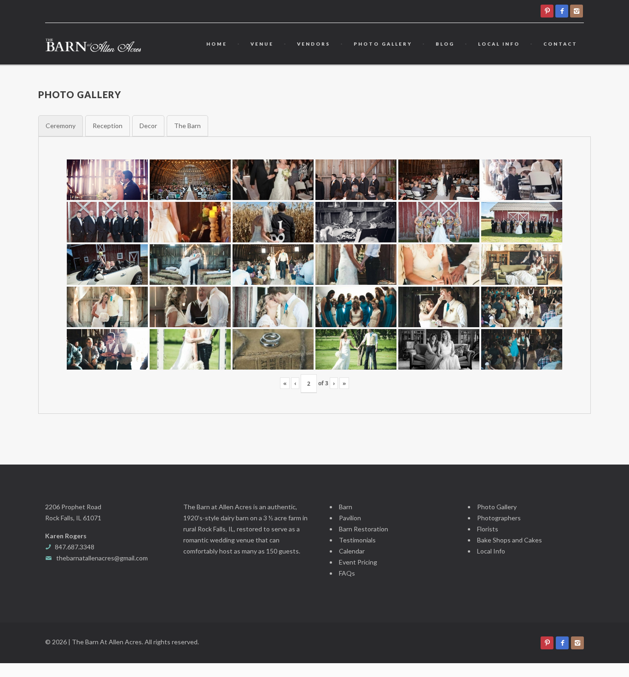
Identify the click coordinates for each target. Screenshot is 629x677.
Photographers (499, 518)
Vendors (313, 44)
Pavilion (350, 518)
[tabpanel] (314, 275)
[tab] (60, 125)
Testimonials (357, 540)
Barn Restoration (363, 529)
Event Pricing (358, 562)
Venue (262, 44)
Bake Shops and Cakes (509, 540)
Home (216, 44)
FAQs (347, 573)
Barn (345, 507)
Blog (445, 44)
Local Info (499, 44)
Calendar (352, 551)
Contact (560, 44)
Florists (487, 529)
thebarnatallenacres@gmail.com (102, 558)
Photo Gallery (383, 44)
